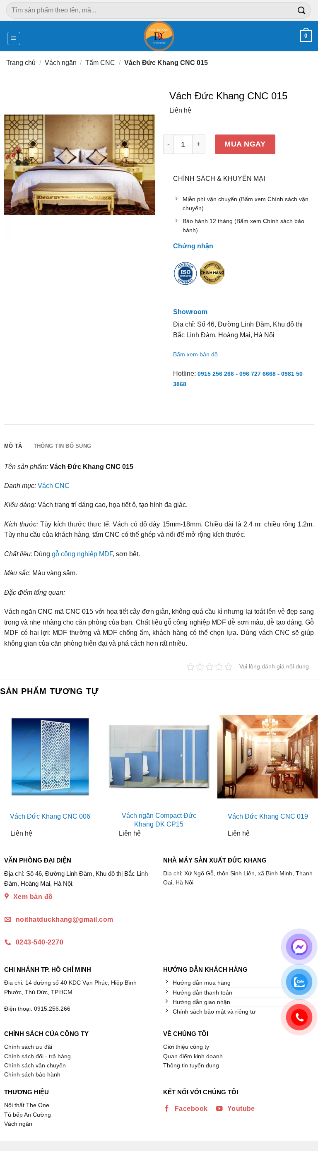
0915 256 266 (216, 373)
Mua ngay (244, 143)
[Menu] (14, 38)
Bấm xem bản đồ (195, 354)
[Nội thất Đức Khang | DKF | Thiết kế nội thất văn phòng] (159, 36)
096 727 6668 (257, 373)
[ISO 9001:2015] (185, 278)
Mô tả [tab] (13, 446)
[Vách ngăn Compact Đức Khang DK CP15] (158, 756)
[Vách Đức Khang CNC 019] (267, 756)
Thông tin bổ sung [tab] (62, 446)
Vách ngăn (61, 62)
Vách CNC (54, 485)
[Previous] (7, 775)
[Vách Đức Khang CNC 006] (50, 756)
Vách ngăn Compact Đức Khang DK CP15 (159, 820)
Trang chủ (21, 62)
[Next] (311, 775)
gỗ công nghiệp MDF (82, 553)
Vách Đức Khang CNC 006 (50, 816)
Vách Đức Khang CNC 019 (268, 816)
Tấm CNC (100, 62)
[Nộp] (302, 10)
